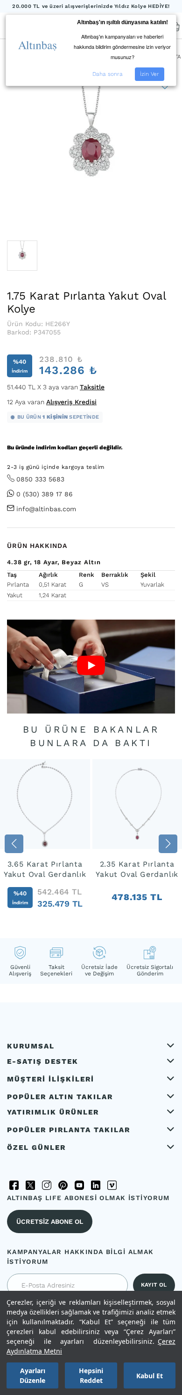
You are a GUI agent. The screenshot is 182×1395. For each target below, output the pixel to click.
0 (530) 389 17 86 (44, 494)
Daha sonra (107, 74)
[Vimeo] (112, 1185)
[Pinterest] (63, 1185)
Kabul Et (149, 1375)
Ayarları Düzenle (32, 1375)
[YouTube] (79, 1185)
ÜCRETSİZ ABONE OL (49, 1221)
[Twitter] (30, 1185)
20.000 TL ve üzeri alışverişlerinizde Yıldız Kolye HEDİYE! (91, 6)
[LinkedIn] (95, 1185)
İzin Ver (149, 74)
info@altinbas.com (46, 509)
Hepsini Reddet (91, 1375)
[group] (45, 844)
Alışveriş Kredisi (71, 402)
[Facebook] (14, 1185)
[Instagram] (46, 1185)
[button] (14, 843)
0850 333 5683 (40, 479)
